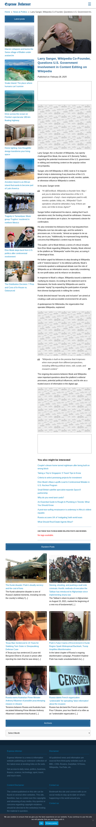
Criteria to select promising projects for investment (60, 478)
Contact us (54, 803)
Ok (41, 823)
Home (7, 12)
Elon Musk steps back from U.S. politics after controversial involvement (19, 253)
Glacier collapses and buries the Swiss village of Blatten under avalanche (19, 52)
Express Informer (18, 4)
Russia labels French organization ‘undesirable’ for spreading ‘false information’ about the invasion (69, 700)
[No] (93, 820)
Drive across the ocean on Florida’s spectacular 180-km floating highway (17, 117)
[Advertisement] (64, 127)
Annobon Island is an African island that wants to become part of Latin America (19, 185)
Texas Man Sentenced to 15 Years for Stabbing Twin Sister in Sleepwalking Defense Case (22, 646)
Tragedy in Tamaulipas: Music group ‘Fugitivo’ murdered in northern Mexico (18, 219)
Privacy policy (51, 823)
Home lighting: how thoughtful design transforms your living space (18, 151)
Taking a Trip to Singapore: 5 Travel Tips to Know (59, 473)
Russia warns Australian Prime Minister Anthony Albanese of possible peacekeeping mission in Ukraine (25, 700)
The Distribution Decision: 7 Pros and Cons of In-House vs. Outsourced (19, 287)
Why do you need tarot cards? (51, 497)
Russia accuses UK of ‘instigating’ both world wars (60, 517)
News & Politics (20, 12)
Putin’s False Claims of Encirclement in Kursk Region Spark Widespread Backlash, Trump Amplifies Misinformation (69, 646)
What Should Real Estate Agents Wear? (55, 522)
